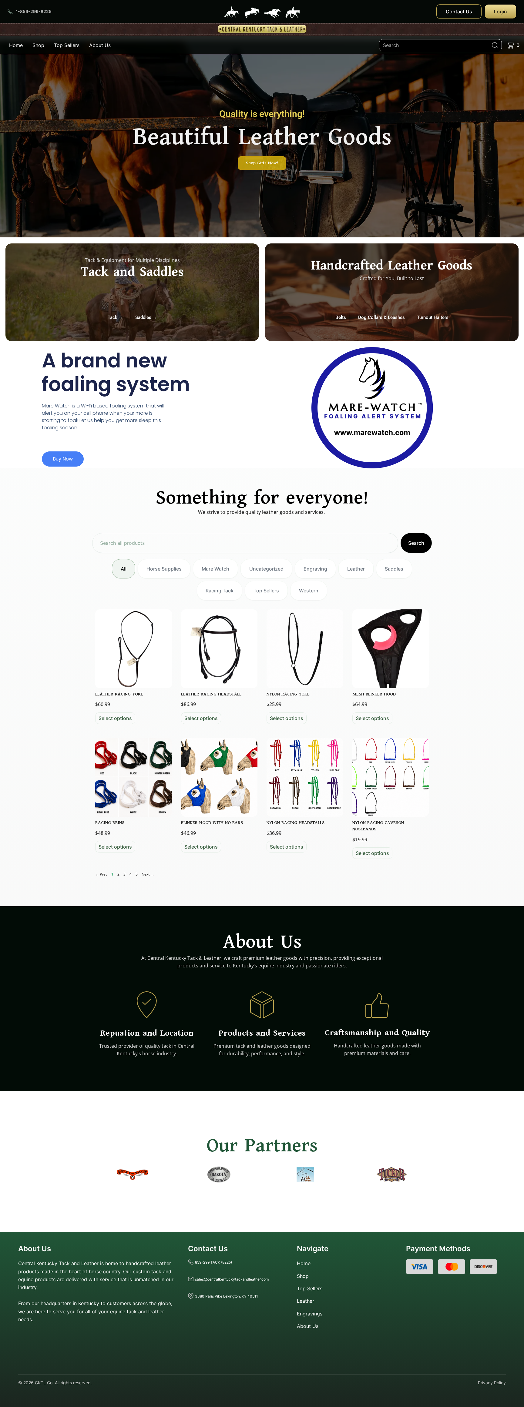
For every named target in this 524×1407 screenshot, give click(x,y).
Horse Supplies (164, 569)
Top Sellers (66, 45)
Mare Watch (215, 569)
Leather (356, 569)
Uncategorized (266, 569)
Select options (115, 718)
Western (308, 591)
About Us (100, 45)
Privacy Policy (492, 1382)
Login (500, 11)
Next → (148, 874)
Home (16, 45)
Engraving (315, 569)
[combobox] (245, 543)
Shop (38, 45)
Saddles (394, 569)
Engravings (309, 1313)
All (123, 569)
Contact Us (459, 11)
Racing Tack (219, 591)
